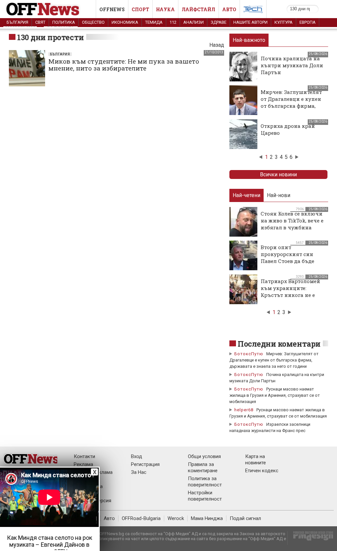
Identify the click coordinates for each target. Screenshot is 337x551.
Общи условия (204, 456)
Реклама (83, 464)
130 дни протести (50, 37)
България (17, 22)
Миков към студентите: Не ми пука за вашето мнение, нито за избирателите (123, 64)
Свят (40, 22)
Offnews (112, 9)
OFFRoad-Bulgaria (141, 518)
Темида (154, 22)
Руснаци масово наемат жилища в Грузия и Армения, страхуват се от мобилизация (274, 395)
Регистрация (145, 464)
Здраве (218, 22)
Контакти (84, 456)
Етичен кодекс (261, 471)
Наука (165, 9)
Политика (63, 22)
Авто (229, 9)
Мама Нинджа (207, 518)
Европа (307, 22)
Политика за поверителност (205, 482)
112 (172, 22)
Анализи (193, 22)
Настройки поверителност (205, 496)
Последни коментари (279, 344)
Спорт (140, 9)
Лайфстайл (198, 9)
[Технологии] (253, 10)
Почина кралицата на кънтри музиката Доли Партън (292, 65)
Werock (176, 518)
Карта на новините (255, 459)
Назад (216, 45)
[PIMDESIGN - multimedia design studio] (310, 538)
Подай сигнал (245, 518)
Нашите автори (250, 22)
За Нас (138, 472)
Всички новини (278, 174)
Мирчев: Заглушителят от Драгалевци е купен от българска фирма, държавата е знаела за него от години (291, 106)
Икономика (125, 22)
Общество (93, 22)
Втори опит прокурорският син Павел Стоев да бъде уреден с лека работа (288, 257)
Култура (283, 22)
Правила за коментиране (203, 467)
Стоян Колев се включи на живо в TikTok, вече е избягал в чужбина (292, 220)
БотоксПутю (248, 353)
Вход (136, 456)
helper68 (243, 409)
